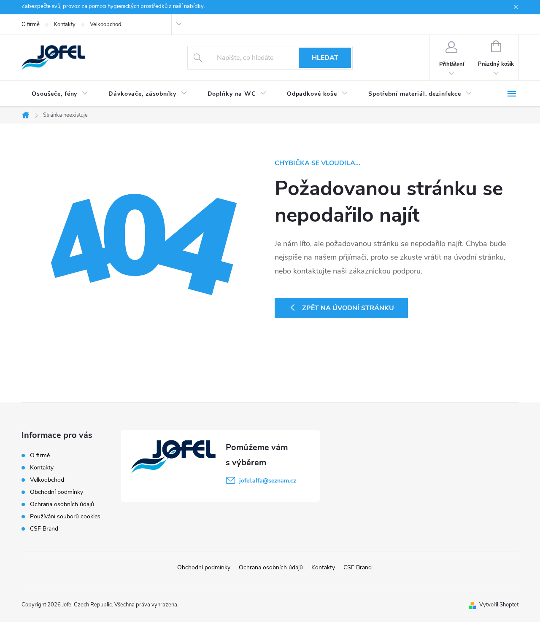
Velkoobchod (106, 24)
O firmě (31, 24)
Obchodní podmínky (56, 492)
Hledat (325, 57)
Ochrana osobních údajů (62, 504)
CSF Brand (44, 529)
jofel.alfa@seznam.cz (267, 481)
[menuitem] (60, 94)
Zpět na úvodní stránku (348, 308)
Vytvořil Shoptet (498, 605)
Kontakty (65, 24)
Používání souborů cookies (65, 516)
